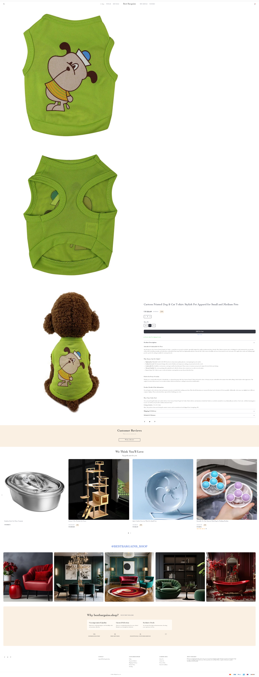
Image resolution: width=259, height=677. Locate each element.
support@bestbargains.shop (104, 659)
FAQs (130, 659)
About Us (161, 659)
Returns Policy (132, 664)
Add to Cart (200, 331)
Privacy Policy (162, 662)
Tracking (131, 666)
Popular (108, 4)
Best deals (116, 4)
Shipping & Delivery (133, 662)
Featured (152, 4)
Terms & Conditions (163, 664)
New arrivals (143, 4)
